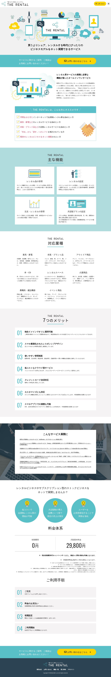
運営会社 (39, 669)
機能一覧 (56, 669)
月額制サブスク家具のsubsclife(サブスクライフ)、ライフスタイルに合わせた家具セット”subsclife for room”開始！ (54, 448)
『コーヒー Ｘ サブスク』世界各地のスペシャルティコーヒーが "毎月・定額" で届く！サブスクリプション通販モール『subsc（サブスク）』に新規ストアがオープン (55, 457)
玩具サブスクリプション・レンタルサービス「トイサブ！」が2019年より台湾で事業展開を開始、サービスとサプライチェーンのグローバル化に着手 (55, 467)
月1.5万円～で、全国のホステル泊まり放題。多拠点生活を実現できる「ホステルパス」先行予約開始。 (50, 452)
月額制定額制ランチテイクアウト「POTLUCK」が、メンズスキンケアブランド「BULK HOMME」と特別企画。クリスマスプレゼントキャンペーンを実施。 (55, 462)
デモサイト (71, 669)
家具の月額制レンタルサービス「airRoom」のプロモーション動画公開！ (41, 439)
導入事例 (63, 669)
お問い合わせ (101, 3)
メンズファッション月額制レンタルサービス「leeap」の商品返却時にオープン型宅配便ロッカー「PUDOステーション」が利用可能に (55, 443)
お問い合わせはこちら (77, 61)
